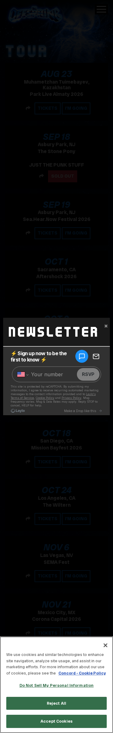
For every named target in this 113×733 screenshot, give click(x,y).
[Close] (105, 645)
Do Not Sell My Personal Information (56, 685)
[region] (56, 685)
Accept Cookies (56, 721)
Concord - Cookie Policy (82, 673)
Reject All (56, 703)
